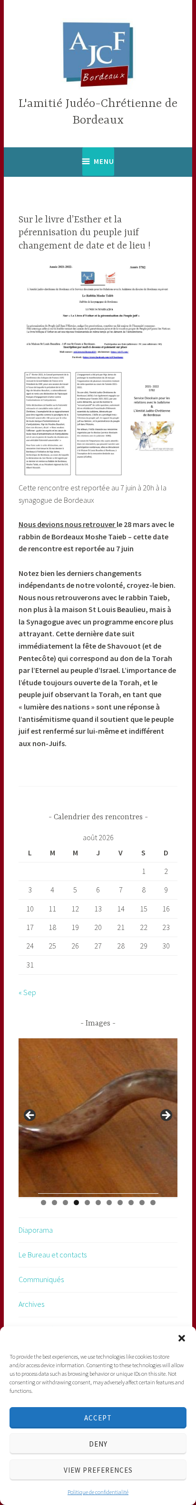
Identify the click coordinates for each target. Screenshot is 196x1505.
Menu (104, 161)
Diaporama (36, 1230)
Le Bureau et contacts (53, 1254)
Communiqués (41, 1279)
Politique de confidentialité (98, 1491)
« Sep (27, 992)
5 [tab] (87, 1202)
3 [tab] (65, 1202)
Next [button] (165, 1116)
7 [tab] (109, 1202)
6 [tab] (98, 1202)
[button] (181, 1338)
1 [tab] (43, 1202)
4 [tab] (76, 1202)
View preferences (98, 1470)
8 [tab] (120, 1202)
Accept (98, 1417)
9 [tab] (131, 1202)
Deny (98, 1443)
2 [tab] (54, 1202)
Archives (31, 1304)
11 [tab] (153, 1202)
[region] (98, 1118)
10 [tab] (142, 1202)
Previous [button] (30, 1116)
